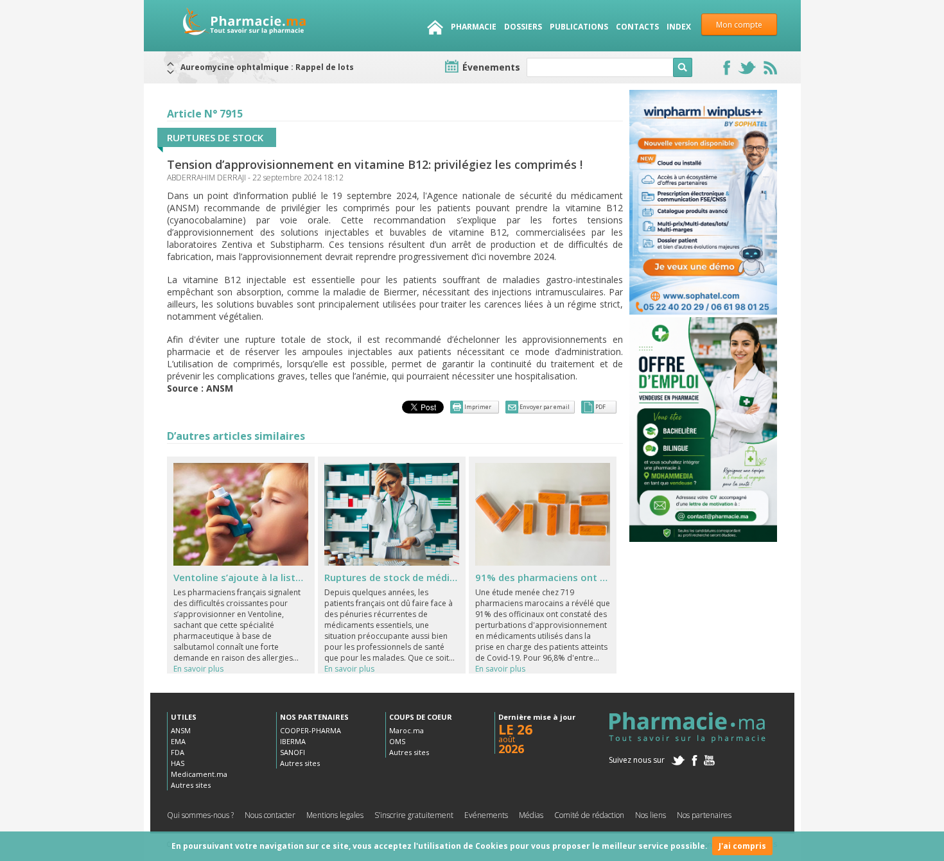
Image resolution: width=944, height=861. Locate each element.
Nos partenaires (704, 815)
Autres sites (191, 785)
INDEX (679, 26)
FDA (177, 752)
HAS (177, 763)
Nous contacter (270, 815)
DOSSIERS (523, 26)
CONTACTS (637, 26)
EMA (178, 741)
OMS (397, 741)
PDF (600, 407)
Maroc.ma (406, 730)
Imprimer (477, 407)
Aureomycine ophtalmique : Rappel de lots (267, 67)
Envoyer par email (545, 407)
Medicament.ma (199, 774)
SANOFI (292, 752)
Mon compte (739, 24)
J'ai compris (742, 845)
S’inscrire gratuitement (413, 815)
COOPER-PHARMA (310, 730)
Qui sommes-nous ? (200, 815)
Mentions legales (334, 815)
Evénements (486, 815)
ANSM (181, 730)
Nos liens (650, 815)
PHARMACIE (473, 26)
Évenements (491, 67)
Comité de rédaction (589, 815)
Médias (531, 815)
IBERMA (293, 741)
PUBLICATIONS (579, 26)
